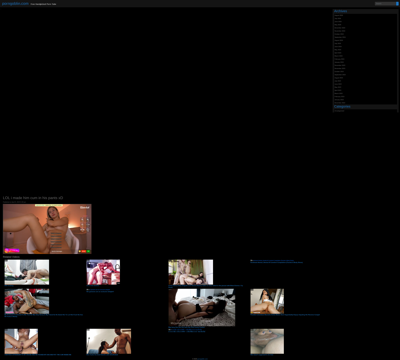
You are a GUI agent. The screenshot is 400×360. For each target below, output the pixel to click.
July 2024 (338, 43)
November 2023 (340, 68)
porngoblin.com (15, 3)
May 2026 (338, 25)
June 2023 (338, 84)
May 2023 (338, 87)
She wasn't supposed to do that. (262, 355)
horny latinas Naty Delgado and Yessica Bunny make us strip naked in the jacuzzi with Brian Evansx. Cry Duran (205, 286)
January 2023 (339, 99)
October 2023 (339, 71)
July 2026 (338, 18)
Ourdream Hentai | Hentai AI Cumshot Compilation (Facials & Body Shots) (276, 262)
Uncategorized (339, 111)
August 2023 (339, 78)
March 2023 (338, 93)
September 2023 (340, 74)
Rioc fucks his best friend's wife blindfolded (102, 355)
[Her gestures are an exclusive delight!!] (98, 289)
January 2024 (339, 62)
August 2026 (339, 15)
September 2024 (340, 37)
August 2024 (339, 40)
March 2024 (338, 56)
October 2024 (339, 34)
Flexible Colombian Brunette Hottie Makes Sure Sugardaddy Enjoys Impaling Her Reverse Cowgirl (285, 315)
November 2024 (340, 31)
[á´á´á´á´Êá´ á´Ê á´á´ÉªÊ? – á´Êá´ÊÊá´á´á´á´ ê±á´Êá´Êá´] (185, 329)
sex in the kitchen (92, 285)
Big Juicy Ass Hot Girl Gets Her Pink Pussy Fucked (186, 327)
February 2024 (339, 59)
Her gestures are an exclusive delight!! (100, 291)
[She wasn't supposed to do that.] (267, 341)
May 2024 (338, 50)
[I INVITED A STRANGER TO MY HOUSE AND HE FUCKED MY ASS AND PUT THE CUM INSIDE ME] (21, 341)
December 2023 (340, 65)
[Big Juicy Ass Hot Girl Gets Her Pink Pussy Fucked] (201, 307)
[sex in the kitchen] (103, 272)
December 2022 (340, 103)
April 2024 (338, 53)
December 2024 (340, 28)
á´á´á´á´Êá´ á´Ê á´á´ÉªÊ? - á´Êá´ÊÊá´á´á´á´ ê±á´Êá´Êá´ (187, 331)
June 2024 (338, 46)
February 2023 (339, 96)
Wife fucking (8, 285)
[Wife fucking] (26, 272)
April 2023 (338, 90)
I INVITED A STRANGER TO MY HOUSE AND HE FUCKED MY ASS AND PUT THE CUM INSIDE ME (37, 355)
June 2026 (338, 21)
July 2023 (338, 81)
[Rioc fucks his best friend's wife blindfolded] (108, 341)
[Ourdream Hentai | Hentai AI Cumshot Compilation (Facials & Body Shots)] (272, 260)
